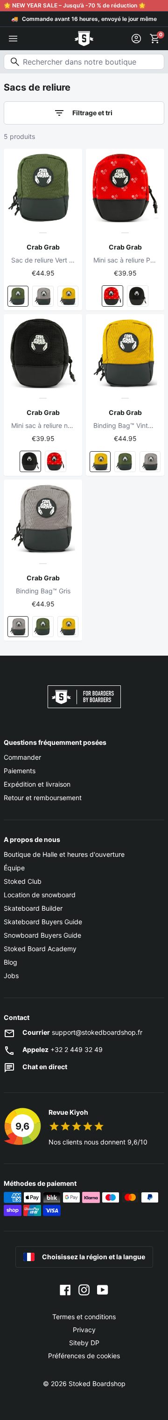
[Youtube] (102, 1288)
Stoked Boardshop (97, 1383)
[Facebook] (65, 1288)
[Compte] (136, 38)
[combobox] (84, 62)
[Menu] (13, 38)
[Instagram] (84, 1288)
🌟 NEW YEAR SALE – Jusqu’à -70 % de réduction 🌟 (75, 5)
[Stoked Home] (84, 38)
